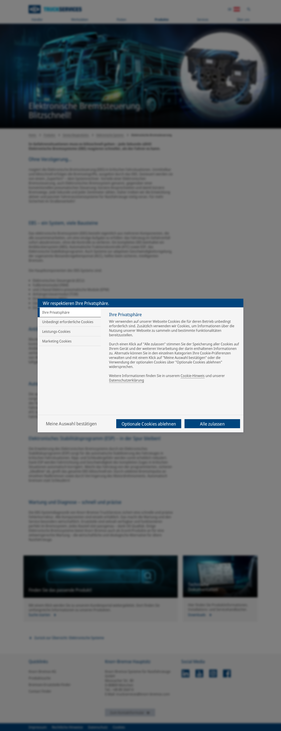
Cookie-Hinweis (193, 375)
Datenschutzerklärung (126, 380)
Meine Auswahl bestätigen (71, 423)
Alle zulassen (212, 424)
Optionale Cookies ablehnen (149, 424)
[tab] (69, 312)
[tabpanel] (174, 348)
